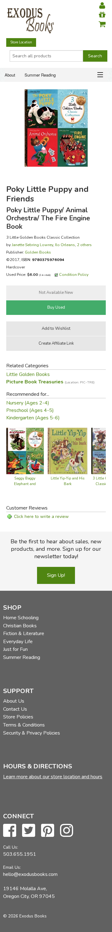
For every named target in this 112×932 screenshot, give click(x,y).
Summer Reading (40, 75)
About (10, 75)
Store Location (21, 42)
